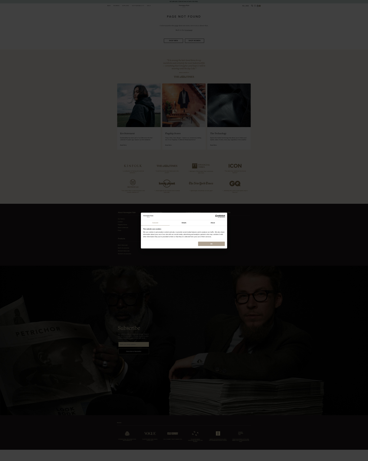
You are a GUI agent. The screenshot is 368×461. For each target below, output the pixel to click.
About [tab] (213, 222)
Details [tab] (184, 222)
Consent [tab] (155, 222)
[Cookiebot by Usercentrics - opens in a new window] (216, 216)
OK (211, 244)
